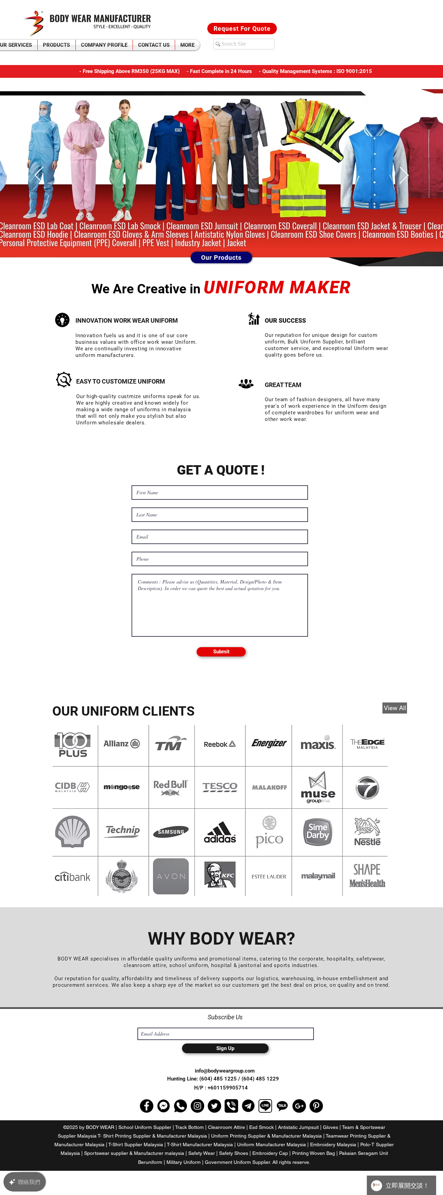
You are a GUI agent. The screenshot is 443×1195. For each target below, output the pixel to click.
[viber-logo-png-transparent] (231, 1106)
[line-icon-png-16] (265, 1106)
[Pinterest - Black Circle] (316, 1106)
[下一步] (404, 176)
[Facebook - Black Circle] (146, 1106)
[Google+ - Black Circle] (299, 1106)
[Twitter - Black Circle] (214, 1106)
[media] (180, 1106)
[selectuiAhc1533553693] (163, 1106)
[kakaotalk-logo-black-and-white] (282, 1106)
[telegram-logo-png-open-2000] (248, 1106)
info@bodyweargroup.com (225, 1071)
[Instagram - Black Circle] (197, 1106)
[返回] (39, 176)
